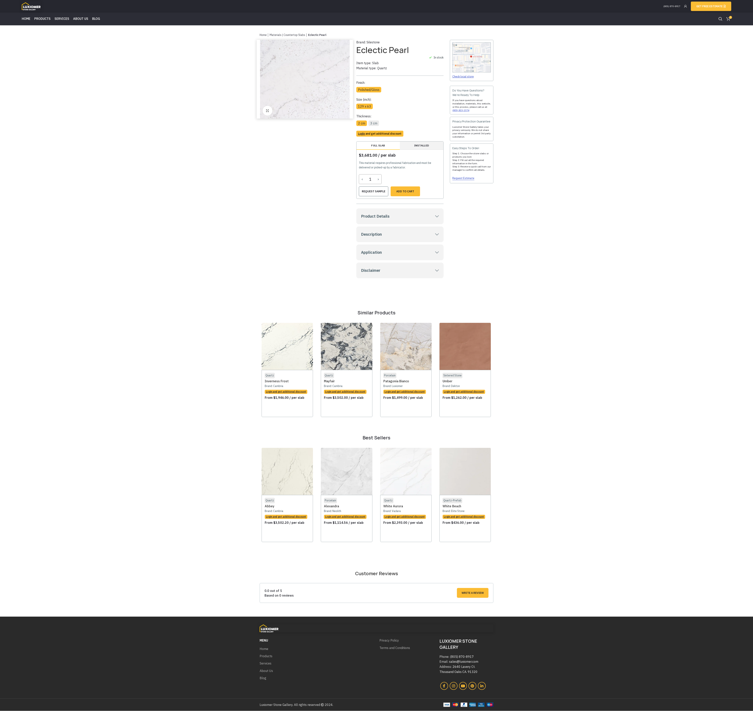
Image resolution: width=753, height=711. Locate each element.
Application (371, 252)
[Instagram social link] (453, 686)
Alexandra (331, 506)
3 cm (373, 123)
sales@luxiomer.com (463, 662)
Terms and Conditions (394, 648)
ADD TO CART (405, 191)
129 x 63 (364, 106)
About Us (266, 671)
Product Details (375, 216)
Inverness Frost (277, 381)
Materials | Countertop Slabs (287, 35)
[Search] (720, 19)
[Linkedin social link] (482, 686)
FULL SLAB (378, 145)
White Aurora (393, 506)
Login (361, 133)
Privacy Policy (389, 640)
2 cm (361, 123)
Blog (263, 678)
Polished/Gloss (368, 90)
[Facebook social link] (444, 686)
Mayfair (329, 381)
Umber (447, 381)
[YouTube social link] (463, 686)
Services (265, 663)
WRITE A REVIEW (473, 593)
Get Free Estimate (709, 6)
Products (266, 656)
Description (371, 234)
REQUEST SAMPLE (373, 191)
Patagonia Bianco (396, 381)
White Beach (452, 506)
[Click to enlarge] (267, 111)
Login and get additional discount (286, 391)
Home (263, 35)
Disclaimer (370, 270)
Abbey (269, 506)
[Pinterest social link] (472, 686)
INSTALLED (421, 145)
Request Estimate (463, 178)
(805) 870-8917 (671, 6)
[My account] (685, 6)
